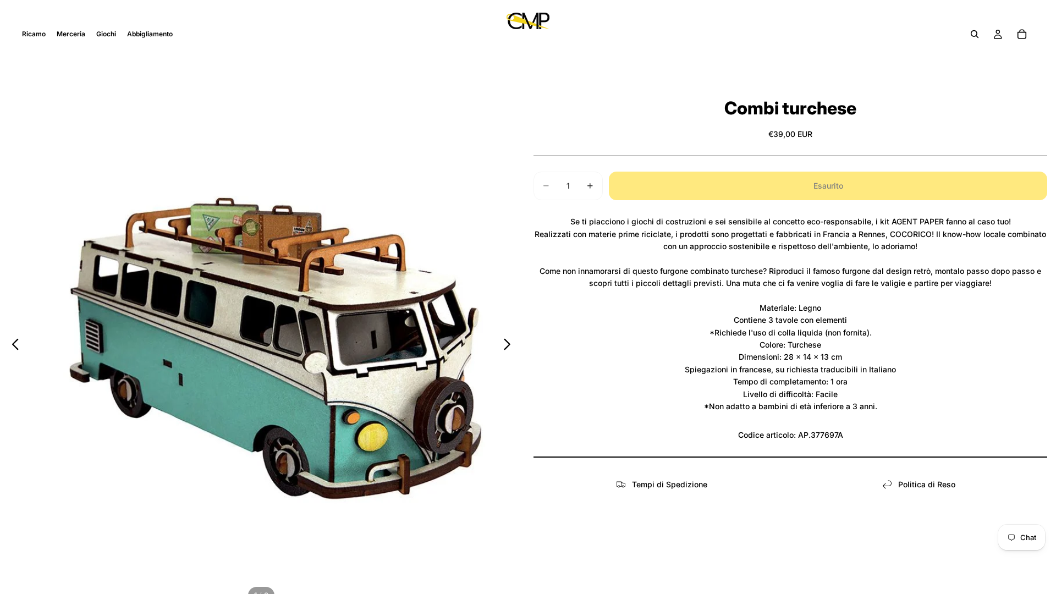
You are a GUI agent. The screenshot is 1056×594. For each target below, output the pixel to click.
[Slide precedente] (12, 346)
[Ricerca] (975, 34)
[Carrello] (1022, 34)
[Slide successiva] (510, 346)
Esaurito (828, 185)
